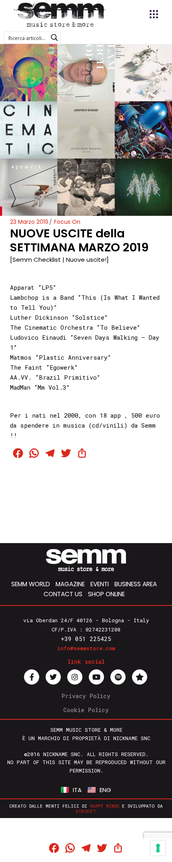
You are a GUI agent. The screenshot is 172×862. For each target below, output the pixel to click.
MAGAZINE (70, 584)
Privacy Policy (86, 696)
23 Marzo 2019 (29, 222)
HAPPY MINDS (104, 806)
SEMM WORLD (30, 584)
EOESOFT (86, 811)
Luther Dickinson (39, 317)
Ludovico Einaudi (38, 337)
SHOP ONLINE (106, 594)
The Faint (26, 367)
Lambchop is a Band (42, 297)
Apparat (22, 287)
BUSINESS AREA (135, 584)
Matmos (21, 357)
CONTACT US (63, 594)
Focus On (67, 222)
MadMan (20, 387)
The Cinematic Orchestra (51, 327)
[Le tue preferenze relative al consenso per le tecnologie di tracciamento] (158, 848)
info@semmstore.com (86, 648)
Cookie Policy (86, 710)
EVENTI (99, 584)
